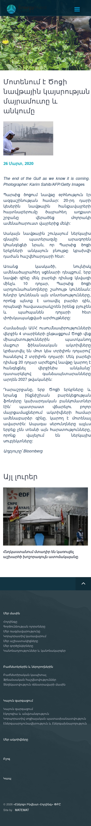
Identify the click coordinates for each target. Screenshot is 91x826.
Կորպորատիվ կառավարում (24, 636)
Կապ (7, 778)
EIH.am (30, 9)
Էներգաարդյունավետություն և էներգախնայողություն (45, 723)
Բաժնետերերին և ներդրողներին (28, 666)
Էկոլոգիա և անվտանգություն (26, 714)
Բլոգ (6, 759)
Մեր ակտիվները (15, 739)
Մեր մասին (11, 613)
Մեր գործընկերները (18, 646)
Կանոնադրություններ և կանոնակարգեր (34, 651)
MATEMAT (22, 810)
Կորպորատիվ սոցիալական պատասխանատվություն (44, 718)
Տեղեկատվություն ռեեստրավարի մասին (34, 684)
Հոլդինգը (10, 622)
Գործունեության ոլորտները (24, 626)
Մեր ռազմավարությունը (21, 631)
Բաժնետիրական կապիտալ (24, 675)
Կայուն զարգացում (18, 700)
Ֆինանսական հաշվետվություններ (29, 680)
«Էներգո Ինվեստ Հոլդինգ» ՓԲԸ (37, 804)
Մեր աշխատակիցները (20, 641)
